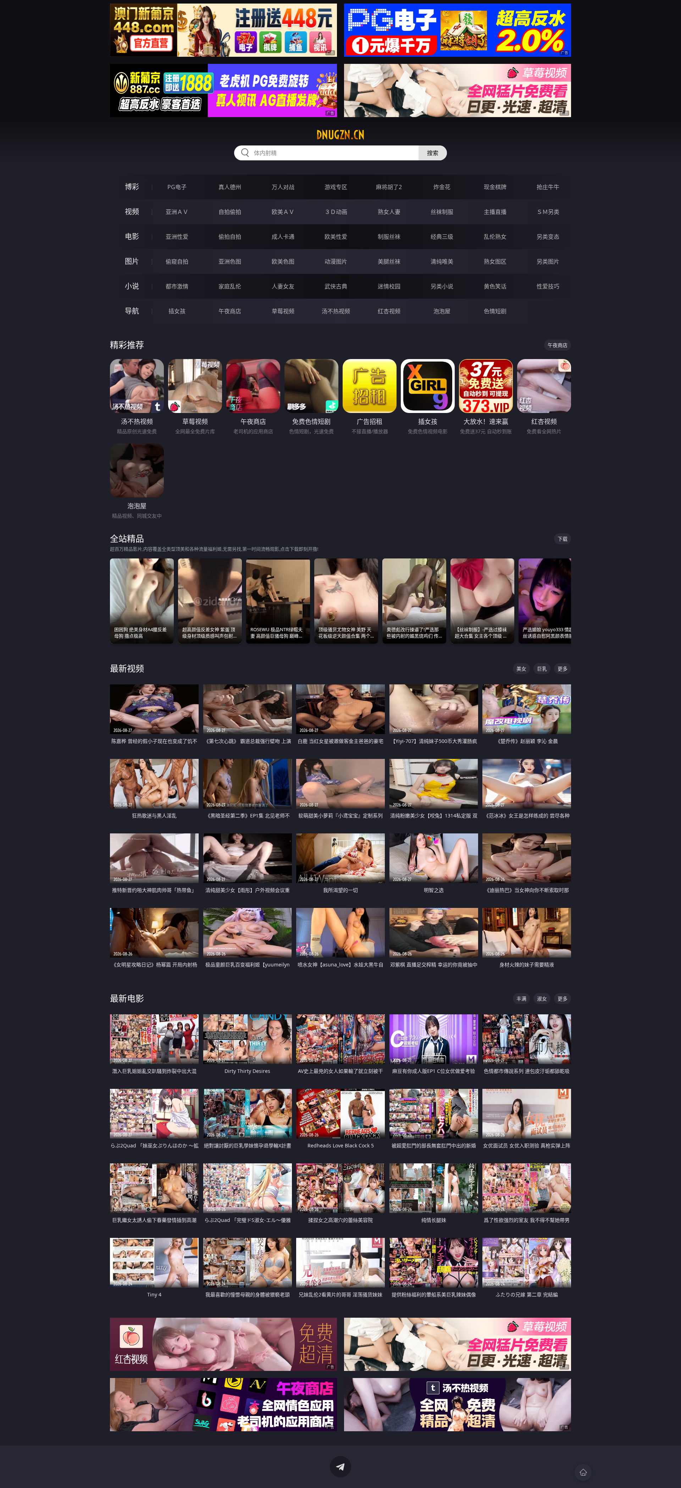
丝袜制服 (442, 212)
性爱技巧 (548, 286)
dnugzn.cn (340, 135)
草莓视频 (283, 311)
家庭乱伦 (229, 286)
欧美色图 (283, 261)
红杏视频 (389, 311)
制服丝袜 (389, 237)
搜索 (432, 153)
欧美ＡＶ (283, 212)
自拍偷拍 (229, 212)
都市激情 (177, 286)
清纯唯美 (442, 261)
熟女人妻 (389, 212)
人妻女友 (283, 286)
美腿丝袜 (389, 261)
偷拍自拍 (229, 237)
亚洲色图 (229, 261)
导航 (132, 311)
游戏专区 (336, 187)
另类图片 (548, 261)
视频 (132, 211)
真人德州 (229, 187)
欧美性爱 (336, 237)
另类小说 (442, 286)
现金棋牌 (495, 187)
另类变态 (548, 237)
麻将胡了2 (389, 187)
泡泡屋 (441, 311)
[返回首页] (583, 1472)
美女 (521, 668)
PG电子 (177, 187)
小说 (132, 286)
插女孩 (177, 311)
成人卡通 (283, 237)
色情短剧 (495, 311)
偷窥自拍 (177, 261)
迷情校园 (389, 286)
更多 (563, 668)
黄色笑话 (495, 286)
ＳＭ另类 (548, 212)
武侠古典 (336, 286)
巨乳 (542, 668)
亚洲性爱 (177, 237)
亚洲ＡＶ (177, 212)
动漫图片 (336, 261)
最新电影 (127, 998)
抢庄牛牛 (548, 187)
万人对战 (283, 187)
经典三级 (442, 237)
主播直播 (495, 212)
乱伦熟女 (495, 237)
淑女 (542, 998)
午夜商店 (229, 311)
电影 (132, 236)
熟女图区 (495, 261)
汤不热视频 (336, 311)
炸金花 (441, 187)
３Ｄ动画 (336, 212)
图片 (132, 261)
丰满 (521, 998)
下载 (563, 538)
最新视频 (127, 668)
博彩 (132, 187)
